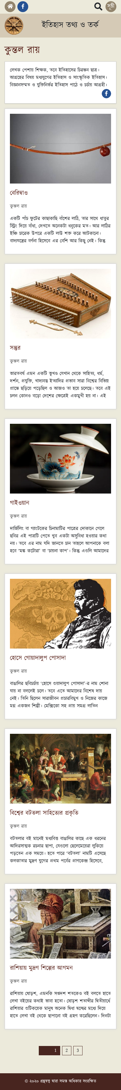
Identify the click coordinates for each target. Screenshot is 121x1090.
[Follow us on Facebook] (22, 6)
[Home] (10, 6)
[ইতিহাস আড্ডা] (14, 25)
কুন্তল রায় (18, 206)
